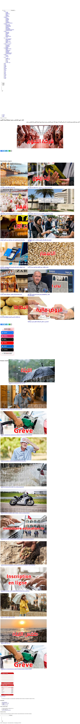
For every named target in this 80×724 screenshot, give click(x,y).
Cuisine (7, 40)
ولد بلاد (7, 60)
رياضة (5, 64)
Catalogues (7, 45)
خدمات (5, 70)
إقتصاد (5, 66)
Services (7, 21)
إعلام (5, 69)
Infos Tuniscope (4, 702)
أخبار (5, 76)
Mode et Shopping (8, 38)
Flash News (7, 16)
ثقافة (5, 63)
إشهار (5, 75)
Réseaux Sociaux (8, 36)
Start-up (7, 20)
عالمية (5, 78)
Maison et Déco (8, 41)
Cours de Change (8, 53)
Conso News (8, 46)
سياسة (5, 77)
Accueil (3, 114)
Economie (7, 19)
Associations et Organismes (10, 29)
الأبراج (7, 61)
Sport (7, 14)
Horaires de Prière (8, 48)
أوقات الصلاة (8, 58)
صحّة (5, 67)
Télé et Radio (8, 24)
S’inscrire (10, 715)
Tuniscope (7, 35)
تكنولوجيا (5, 68)
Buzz (6, 34)
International (8, 13)
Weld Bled (7, 51)
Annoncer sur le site (5, 704)
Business (7, 56)
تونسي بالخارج (8, 62)
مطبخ (5, 73)
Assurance (7, 18)
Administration (8, 50)
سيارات (5, 74)
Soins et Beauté (8, 39)
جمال (5, 71)
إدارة (6, 59)
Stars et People (8, 28)
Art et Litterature (8, 26)
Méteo (7, 49)
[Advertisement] (40, 98)
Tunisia (7, 55)
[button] (5, 11)
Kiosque (7, 33)
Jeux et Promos (8, 44)
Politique (7, 15)
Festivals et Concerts (9, 30)
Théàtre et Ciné (8, 25)
